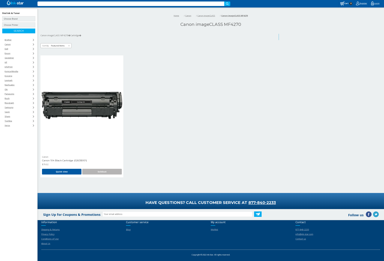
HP (6, 62)
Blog (128, 229)
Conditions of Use (50, 238)
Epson (7, 53)
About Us (45, 243)
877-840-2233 (262, 202)
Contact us (301, 238)
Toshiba (8, 121)
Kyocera (8, 75)
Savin (7, 112)
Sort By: (45, 45)
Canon (8, 44)
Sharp (7, 116)
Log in (377, 3)
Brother (8, 39)
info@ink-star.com (304, 234)
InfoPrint (8, 66)
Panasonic (9, 94)
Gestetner (9, 57)
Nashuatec (10, 84)
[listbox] (61, 45)
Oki (6, 89)
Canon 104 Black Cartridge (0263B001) (64, 160)
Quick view (62, 171)
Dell (6, 48)
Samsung (9, 107)
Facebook (369, 214)
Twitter (376, 214)
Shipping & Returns (50, 229)
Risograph (9, 103)
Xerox (7, 125)
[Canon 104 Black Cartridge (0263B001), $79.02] (82, 105)
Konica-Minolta (11, 71)
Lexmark (8, 80)
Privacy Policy (47, 234)
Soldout (102, 171)
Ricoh (7, 98)
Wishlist (214, 229)
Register (363, 3)
